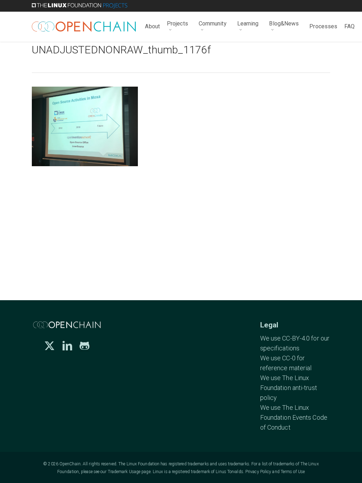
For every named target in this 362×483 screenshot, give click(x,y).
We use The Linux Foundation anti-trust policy (288, 387)
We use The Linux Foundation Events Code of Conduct (293, 417)
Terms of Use (293, 471)
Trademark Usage (124, 471)
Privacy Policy (258, 471)
